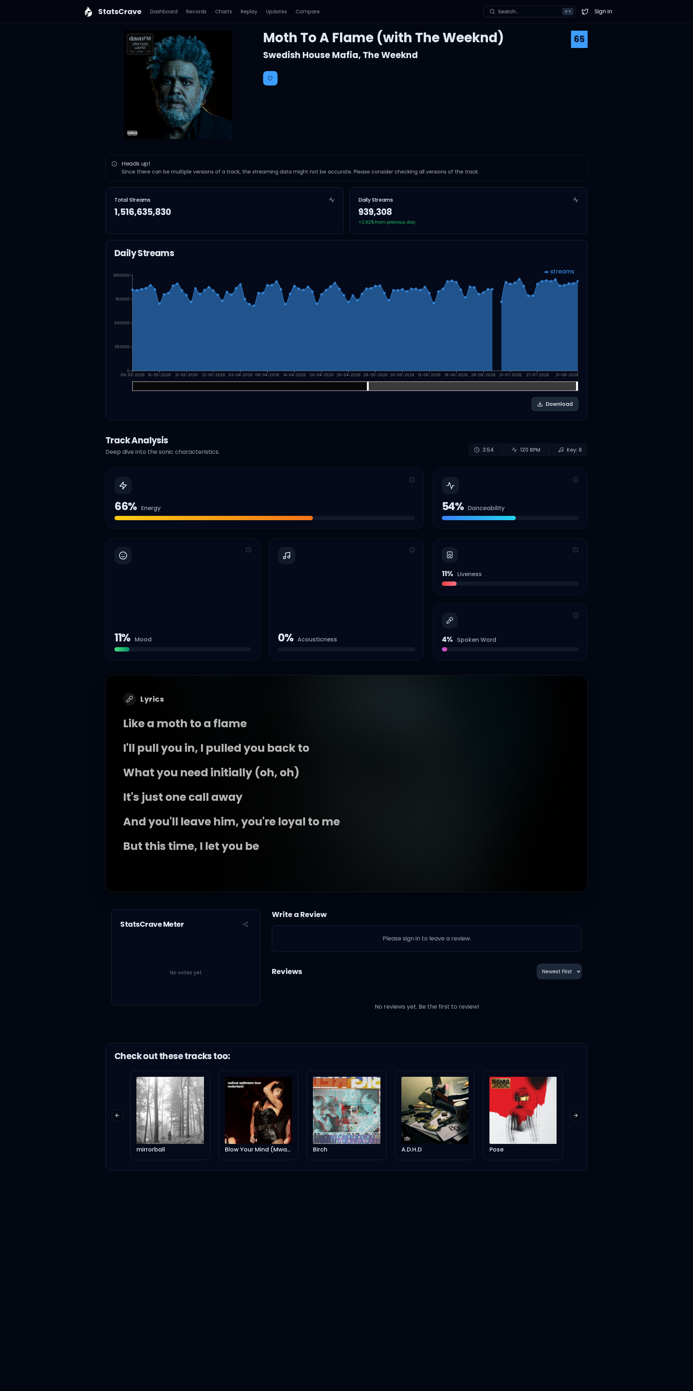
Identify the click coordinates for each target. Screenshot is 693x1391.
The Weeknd (390, 55)
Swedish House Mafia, (313, 55)
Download (559, 404)
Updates (276, 11)
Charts (223, 11)
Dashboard (164, 11)
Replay (249, 11)
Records (196, 11)
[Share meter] (245, 924)
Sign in (603, 11)
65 (579, 39)
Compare (308, 11)
